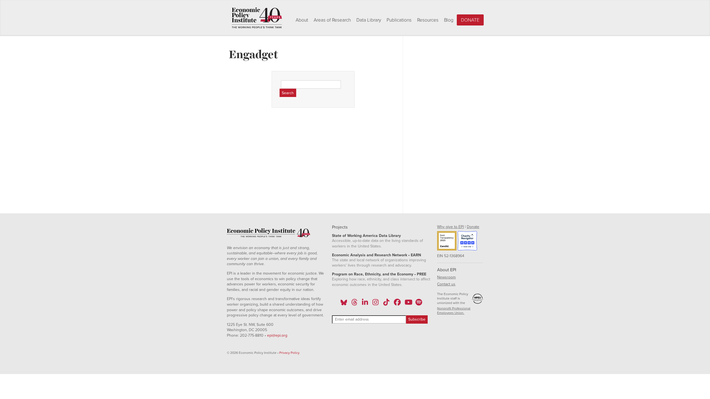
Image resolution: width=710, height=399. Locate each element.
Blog (448, 20)
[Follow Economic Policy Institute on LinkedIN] (365, 304)
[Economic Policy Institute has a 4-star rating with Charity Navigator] (467, 241)
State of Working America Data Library (366, 235)
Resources (427, 20)
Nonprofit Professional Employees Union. (453, 310)
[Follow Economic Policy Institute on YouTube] (408, 304)
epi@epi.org (277, 335)
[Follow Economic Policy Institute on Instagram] (376, 304)
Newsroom (446, 277)
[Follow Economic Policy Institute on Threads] (354, 304)
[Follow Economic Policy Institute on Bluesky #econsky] (344, 304)
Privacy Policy (289, 353)
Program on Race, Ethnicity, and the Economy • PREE (379, 274)
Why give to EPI (450, 226)
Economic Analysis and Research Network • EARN (376, 255)
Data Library (368, 20)
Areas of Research (332, 20)
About (302, 20)
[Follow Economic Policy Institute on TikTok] (386, 304)
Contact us (446, 284)
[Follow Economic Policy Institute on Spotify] (419, 304)
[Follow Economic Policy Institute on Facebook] (397, 304)
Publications (399, 20)
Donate (470, 20)
